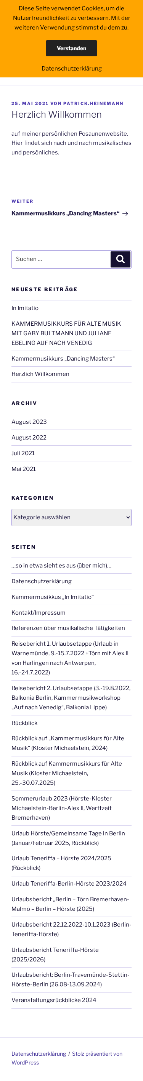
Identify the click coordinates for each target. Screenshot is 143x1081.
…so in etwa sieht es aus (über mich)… (61, 565)
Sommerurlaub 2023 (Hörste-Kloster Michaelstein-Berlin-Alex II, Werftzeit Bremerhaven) (61, 808)
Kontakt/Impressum (38, 612)
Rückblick (24, 723)
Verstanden (71, 48)
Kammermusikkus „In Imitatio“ (52, 597)
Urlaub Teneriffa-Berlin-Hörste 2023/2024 (69, 883)
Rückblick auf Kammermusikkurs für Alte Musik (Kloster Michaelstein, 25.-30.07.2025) (66, 773)
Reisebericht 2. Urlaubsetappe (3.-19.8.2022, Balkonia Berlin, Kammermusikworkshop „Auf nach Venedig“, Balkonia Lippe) (70, 698)
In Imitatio (25, 308)
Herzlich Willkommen (40, 374)
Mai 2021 (23, 469)
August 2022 (29, 437)
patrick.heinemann (93, 103)
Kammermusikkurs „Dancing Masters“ (63, 358)
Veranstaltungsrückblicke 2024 (53, 1000)
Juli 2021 (23, 453)
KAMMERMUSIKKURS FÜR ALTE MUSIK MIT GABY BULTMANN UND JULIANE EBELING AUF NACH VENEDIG (66, 333)
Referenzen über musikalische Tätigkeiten (68, 628)
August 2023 (29, 421)
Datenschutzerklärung (41, 581)
